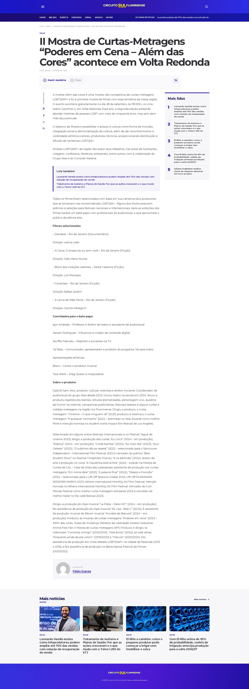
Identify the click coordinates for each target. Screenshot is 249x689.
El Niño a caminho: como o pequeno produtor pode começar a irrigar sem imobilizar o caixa (144, 644)
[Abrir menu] (42, 6)
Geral (88, 17)
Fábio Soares (82, 571)
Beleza (52, 17)
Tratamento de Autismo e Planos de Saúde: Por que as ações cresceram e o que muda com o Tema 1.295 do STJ (105, 185)
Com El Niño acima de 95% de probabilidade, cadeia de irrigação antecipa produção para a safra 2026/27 (189, 644)
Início (41, 26)
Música (99, 17)
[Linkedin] (43, 122)
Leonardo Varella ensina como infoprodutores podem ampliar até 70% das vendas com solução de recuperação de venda (164, 17)
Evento (64, 17)
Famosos (77, 17)
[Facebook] (43, 115)
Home (42, 17)
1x (176, 80)
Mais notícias (200, 599)
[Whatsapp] (43, 108)
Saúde (109, 17)
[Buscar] (206, 7)
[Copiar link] (43, 128)
